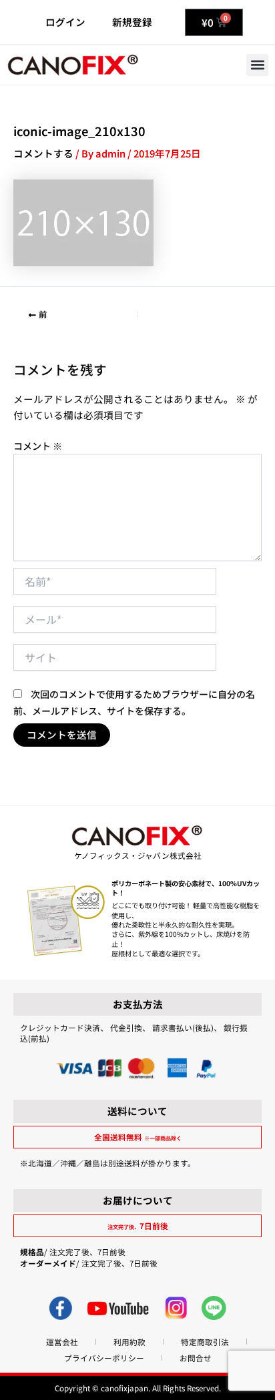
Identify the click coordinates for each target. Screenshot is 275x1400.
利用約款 (129, 1341)
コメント (37, 445)
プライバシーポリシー (104, 1357)
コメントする (43, 153)
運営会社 (62, 1341)
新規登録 (132, 22)
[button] (257, 65)
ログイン (65, 22)
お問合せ (196, 1357)
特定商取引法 (205, 1341)
